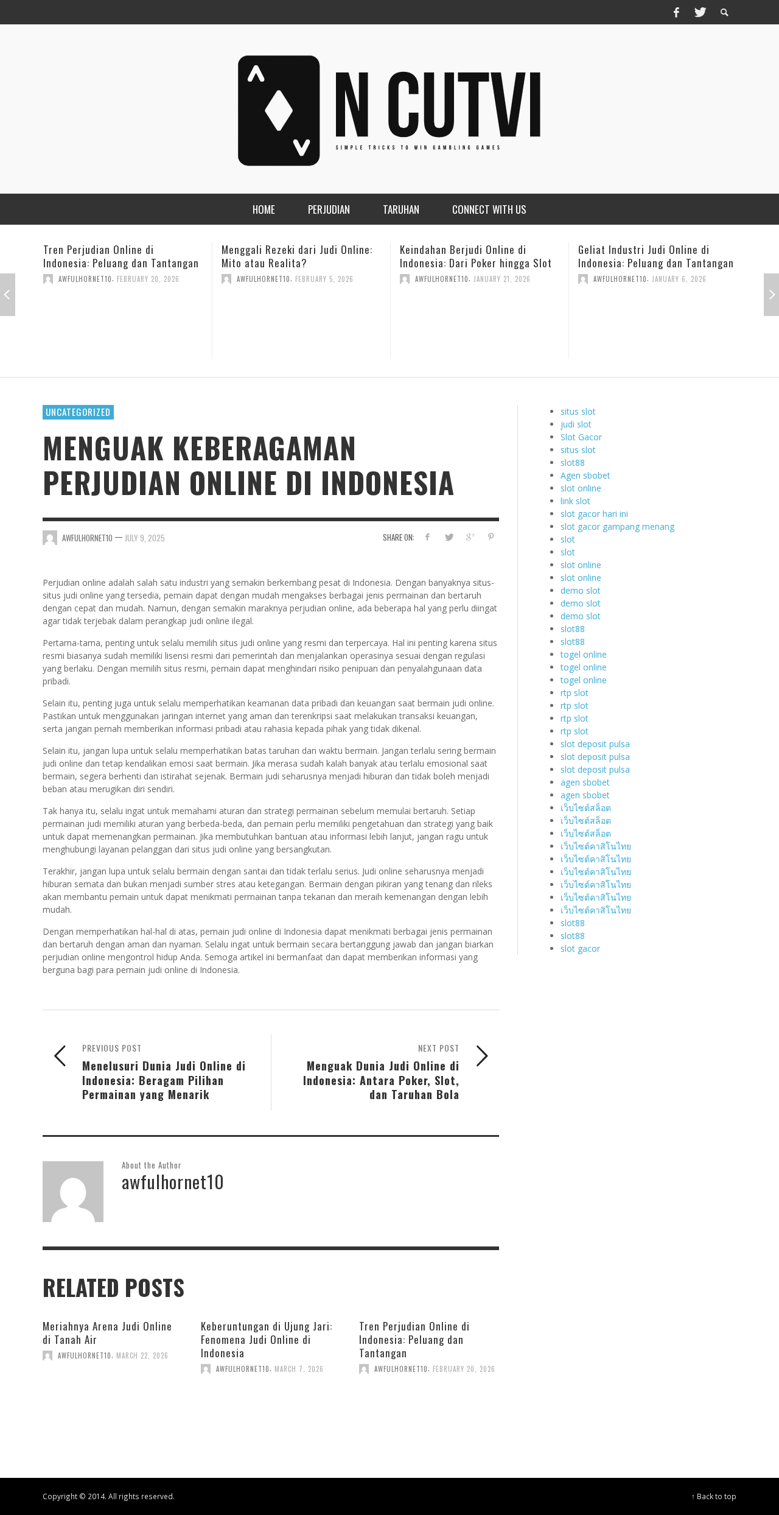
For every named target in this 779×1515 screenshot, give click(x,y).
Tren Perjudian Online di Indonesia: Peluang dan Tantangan (121, 256)
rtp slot (575, 692)
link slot (575, 501)
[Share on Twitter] (449, 536)
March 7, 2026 (299, 1369)
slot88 (573, 462)
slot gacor (580, 948)
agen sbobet (585, 782)
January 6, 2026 (679, 279)
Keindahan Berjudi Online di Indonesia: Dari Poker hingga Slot (476, 256)
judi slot (576, 424)
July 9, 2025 (145, 538)
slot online (581, 488)
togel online (584, 654)
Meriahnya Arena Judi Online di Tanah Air (107, 1332)
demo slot (581, 590)
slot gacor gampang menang (617, 526)
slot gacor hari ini (594, 513)
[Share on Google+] (469, 536)
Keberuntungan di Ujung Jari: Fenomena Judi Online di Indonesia (266, 1339)
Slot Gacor (581, 437)
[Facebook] (676, 12)
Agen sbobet (585, 475)
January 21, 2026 (502, 279)
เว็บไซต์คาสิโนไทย (596, 846)
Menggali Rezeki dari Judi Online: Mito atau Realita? (297, 256)
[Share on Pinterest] (491, 536)
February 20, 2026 (148, 279)
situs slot (578, 411)
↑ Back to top (713, 1496)
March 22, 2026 (142, 1355)
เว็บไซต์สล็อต (586, 808)
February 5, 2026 (324, 279)
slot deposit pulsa (595, 744)
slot (568, 539)
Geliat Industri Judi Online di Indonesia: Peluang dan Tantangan (656, 256)
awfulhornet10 (85, 279)
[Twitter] (699, 12)
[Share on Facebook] (427, 536)
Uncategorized (78, 411)
